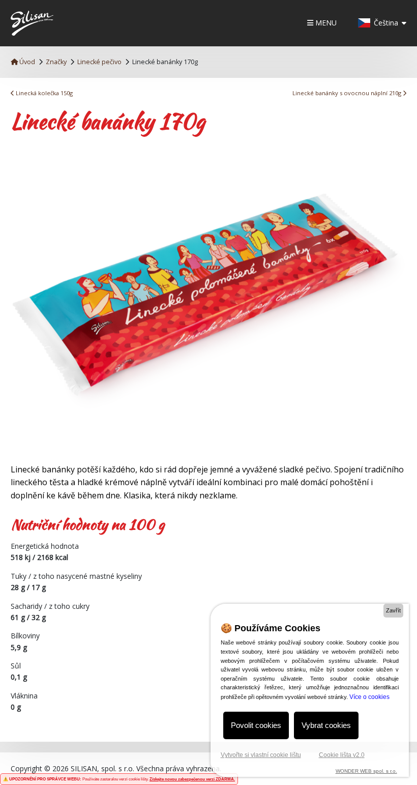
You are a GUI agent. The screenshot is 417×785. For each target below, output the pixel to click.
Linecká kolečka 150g (43, 93)
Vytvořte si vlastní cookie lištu (261, 755)
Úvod (26, 62)
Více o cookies (369, 696)
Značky (56, 62)
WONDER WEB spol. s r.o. (366, 771)
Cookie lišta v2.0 (342, 755)
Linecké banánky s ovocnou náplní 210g (347, 93)
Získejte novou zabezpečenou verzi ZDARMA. (192, 779)
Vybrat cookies (326, 725)
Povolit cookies (256, 725)
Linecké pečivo (99, 62)
